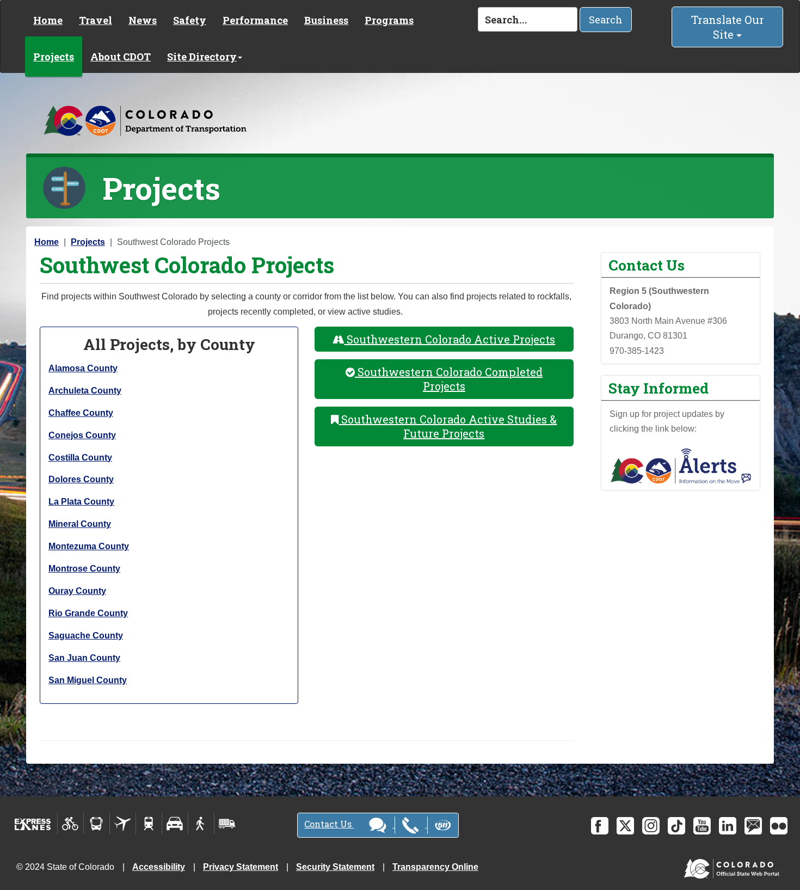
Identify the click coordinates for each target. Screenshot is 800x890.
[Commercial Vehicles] (227, 823)
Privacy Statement (240, 866)
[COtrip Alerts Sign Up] (681, 465)
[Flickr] (779, 826)
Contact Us (329, 824)
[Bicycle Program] (70, 823)
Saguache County (85, 635)
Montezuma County (88, 546)
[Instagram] (651, 826)
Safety (189, 20)
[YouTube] (702, 826)
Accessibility (158, 866)
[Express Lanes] (33, 823)
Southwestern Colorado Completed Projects (449, 379)
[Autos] (175, 823)
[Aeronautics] (122, 823)
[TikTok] (676, 826)
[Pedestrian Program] (201, 823)
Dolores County (81, 479)
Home (48, 20)
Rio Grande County (88, 613)
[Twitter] (625, 826)
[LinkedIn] (728, 826)
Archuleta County (84, 390)
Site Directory (202, 56)
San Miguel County (87, 680)
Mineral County (79, 524)
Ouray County (77, 591)
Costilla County (80, 457)
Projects (53, 56)
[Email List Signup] (753, 826)
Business (326, 20)
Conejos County (82, 435)
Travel (95, 20)
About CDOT (120, 56)
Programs (389, 20)
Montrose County (84, 568)
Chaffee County (80, 413)
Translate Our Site (727, 27)
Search (606, 19)
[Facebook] (600, 826)
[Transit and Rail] (96, 823)
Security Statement (335, 866)
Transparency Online (435, 866)
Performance (255, 20)
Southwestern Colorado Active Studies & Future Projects (448, 426)
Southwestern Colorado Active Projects (449, 339)
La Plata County (81, 501)
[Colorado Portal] (734, 866)
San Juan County (84, 657)
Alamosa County (83, 368)
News (142, 20)
